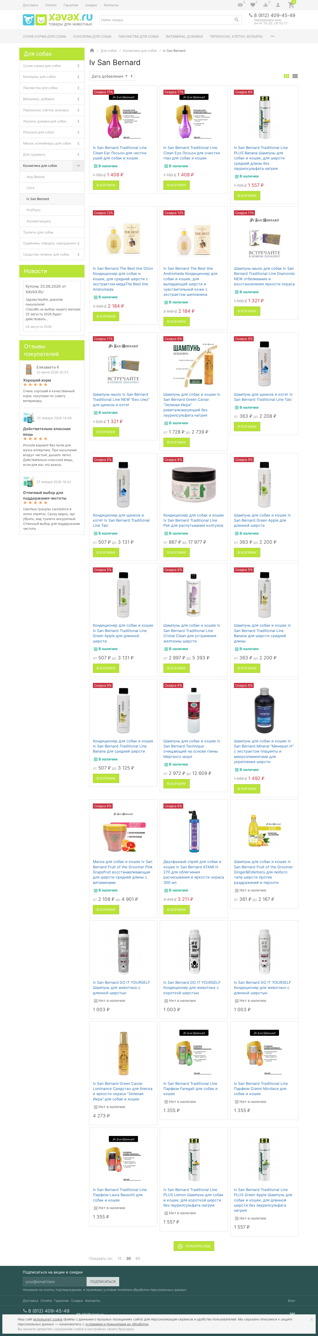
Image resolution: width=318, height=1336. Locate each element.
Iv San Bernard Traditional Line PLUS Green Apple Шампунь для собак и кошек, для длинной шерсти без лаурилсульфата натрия (263, 1200)
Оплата (51, 5)
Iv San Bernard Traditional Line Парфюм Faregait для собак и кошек (190, 1088)
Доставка (30, 5)
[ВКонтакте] (292, 1314)
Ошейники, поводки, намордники (49, 243)
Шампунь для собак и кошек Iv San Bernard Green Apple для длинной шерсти (262, 520)
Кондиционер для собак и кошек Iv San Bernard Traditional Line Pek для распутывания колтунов (193, 520)
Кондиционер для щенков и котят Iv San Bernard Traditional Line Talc (121, 520)
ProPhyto (34, 210)
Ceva (30, 188)
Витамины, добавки (184, 36)
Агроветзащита (39, 221)
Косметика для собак (140, 51)
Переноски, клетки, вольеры (236, 36)
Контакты (111, 5)
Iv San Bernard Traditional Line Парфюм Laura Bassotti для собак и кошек (120, 1194)
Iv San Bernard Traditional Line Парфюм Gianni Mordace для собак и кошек (261, 1088)
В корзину (106, 185)
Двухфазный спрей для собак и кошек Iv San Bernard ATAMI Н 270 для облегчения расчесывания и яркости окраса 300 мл (193, 872)
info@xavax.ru (93, 1314)
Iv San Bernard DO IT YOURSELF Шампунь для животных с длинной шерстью (121, 987)
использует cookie (47, 1319)
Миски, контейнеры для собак (47, 143)
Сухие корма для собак (44, 36)
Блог (291, 1301)
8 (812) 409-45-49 (274, 15)
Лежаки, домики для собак (45, 121)
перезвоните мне (267, 20)
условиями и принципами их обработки (116, 1324)
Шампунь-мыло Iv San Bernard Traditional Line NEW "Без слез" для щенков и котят (121, 399)
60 (137, 1258)
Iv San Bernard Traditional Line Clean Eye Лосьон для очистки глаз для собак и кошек (191, 152)
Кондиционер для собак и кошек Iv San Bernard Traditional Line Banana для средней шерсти (123, 746)
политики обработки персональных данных (151, 1290)
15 (120, 1258)
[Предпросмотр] (123, 117)
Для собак (109, 51)
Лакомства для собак (138, 36)
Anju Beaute (36, 177)
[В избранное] (149, 91)
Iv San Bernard (38, 199)
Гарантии (71, 5)
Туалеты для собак (38, 232)
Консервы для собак (92, 36)
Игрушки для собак (38, 132)
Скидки (91, 5)
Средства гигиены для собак (46, 254)
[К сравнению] (141, 91)
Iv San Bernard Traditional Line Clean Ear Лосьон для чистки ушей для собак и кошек (120, 152)
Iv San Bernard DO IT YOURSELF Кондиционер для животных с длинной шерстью (262, 987)
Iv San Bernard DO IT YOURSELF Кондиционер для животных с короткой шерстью (191, 987)
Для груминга (34, 154)
